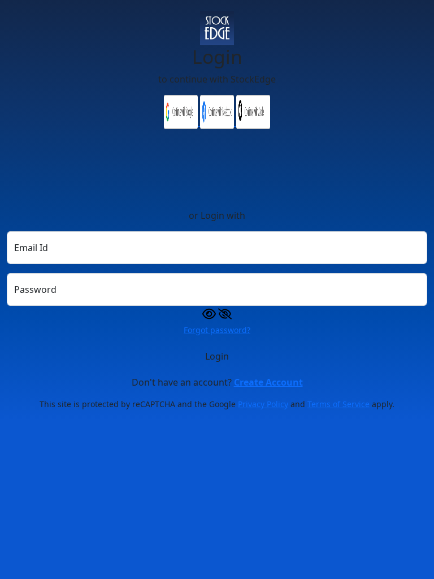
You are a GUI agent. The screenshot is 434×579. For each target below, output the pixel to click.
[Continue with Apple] (253, 122)
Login (217, 356)
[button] (217, 312)
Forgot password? (217, 330)
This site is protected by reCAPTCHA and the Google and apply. (217, 404)
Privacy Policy (263, 404)
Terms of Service (338, 404)
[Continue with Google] (182, 122)
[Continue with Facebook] (218, 122)
